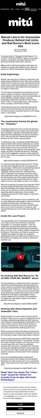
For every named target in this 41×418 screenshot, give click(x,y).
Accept (20, 404)
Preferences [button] (18, 398)
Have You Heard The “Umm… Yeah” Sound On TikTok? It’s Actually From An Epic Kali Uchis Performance (20, 376)
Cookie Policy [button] (10, 396)
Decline (20, 409)
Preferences (20, 413)
